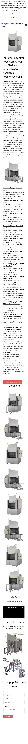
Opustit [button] (14, 14)
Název (5, 691)
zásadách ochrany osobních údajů (13, 7)
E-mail (5, 699)
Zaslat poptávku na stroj (13, 382)
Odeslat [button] (8, 716)
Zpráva (5, 706)
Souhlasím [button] (14, 17)
